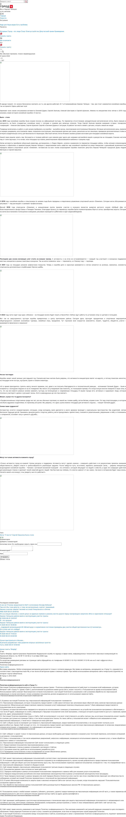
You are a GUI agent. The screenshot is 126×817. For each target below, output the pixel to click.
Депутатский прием (47, 31)
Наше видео (11, 25)
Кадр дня (3, 25)
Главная (3, 16)
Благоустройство (32, 31)
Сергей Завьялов (18, 535)
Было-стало (29, 535)
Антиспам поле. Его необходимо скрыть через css (18, 544)
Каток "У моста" (6, 535)
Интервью (4, 31)
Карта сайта (4, 667)
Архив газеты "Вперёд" (8, 649)
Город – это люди (14, 31)
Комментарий (5, 550)
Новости (3, 18)
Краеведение (59, 31)
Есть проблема (21, 25)
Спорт (23, 31)
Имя (1, 554)
